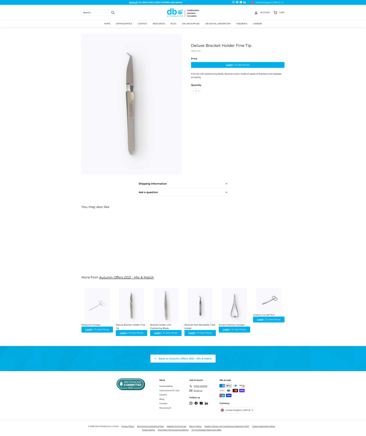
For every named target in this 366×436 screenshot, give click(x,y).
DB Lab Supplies (191, 23)
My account (165, 408)
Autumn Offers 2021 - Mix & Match (126, 277)
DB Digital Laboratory (218, 23)
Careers (257, 23)
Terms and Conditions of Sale (150, 426)
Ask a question (148, 192)
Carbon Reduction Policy (263, 426)
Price (194, 58)
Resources (159, 23)
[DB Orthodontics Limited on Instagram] (190, 403)
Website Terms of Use (176, 426)
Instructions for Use (169, 390)
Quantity (196, 85)
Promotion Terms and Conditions (173, 430)
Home (107, 23)
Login (229, 65)
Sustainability (166, 386)
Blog (173, 23)
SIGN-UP (133, 2)
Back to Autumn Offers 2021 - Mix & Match (185, 358)
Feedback (241, 23)
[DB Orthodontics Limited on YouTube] (201, 403)
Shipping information (153, 183)
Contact (142, 23)
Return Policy (195, 426)
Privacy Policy (127, 426)
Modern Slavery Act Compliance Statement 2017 (226, 426)
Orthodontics (124, 23)
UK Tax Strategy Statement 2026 (206, 430)
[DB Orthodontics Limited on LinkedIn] (206, 403)
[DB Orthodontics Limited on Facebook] (196, 403)
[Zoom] (131, 104)
